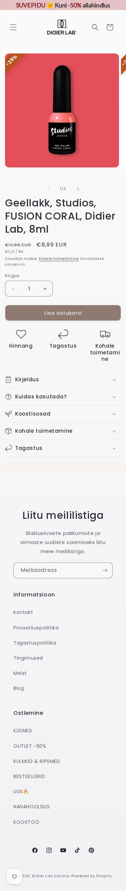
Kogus (12, 275)
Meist (20, 673)
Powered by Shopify (91, 876)
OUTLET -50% (30, 746)
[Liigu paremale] (78, 189)
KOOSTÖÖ (26, 822)
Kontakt (23, 612)
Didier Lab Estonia (51, 876)
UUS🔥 (21, 791)
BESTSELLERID (29, 776)
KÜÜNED (22, 730)
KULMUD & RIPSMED (36, 761)
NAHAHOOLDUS (31, 806)
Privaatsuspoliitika (35, 627)
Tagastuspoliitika (34, 643)
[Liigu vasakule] (48, 189)
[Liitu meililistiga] (104, 570)
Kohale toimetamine (59, 258)
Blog (18, 688)
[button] (13, 27)
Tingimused (28, 658)
